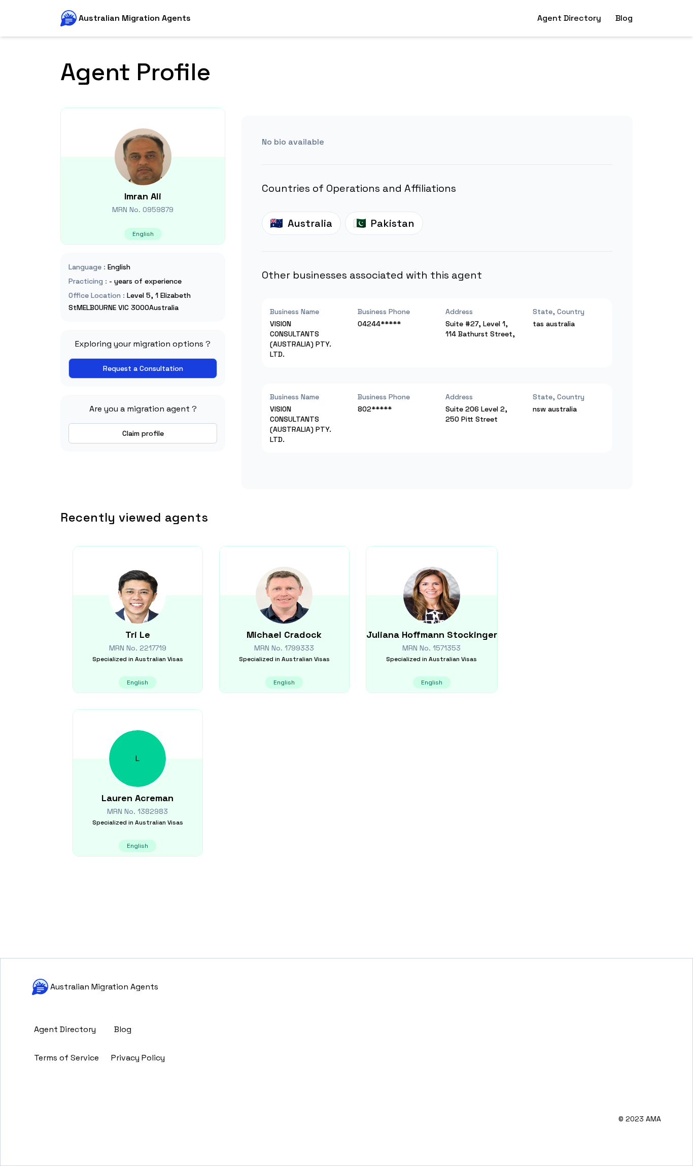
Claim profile (143, 433)
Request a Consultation (143, 368)
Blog (624, 18)
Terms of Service (66, 1057)
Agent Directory (569, 18)
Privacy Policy (138, 1057)
